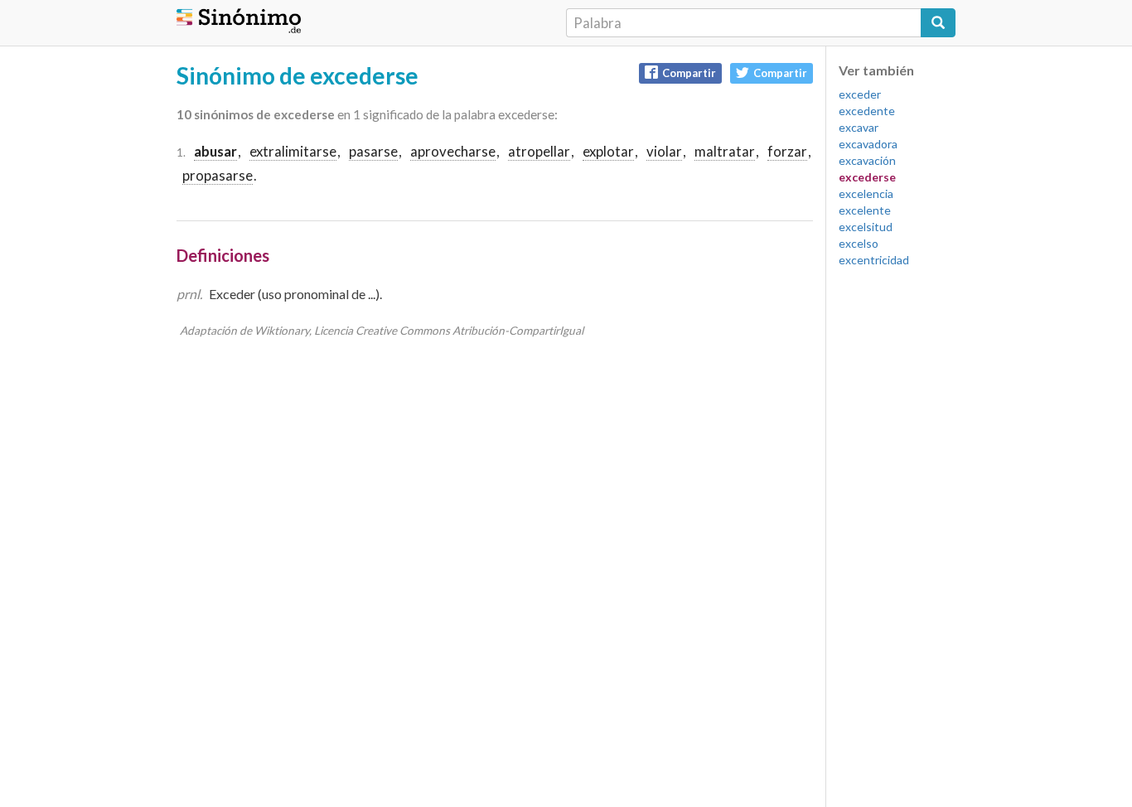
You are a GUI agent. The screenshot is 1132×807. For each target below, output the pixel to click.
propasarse (217, 175)
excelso (858, 243)
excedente (867, 111)
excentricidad (874, 260)
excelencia (866, 193)
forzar (787, 151)
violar (664, 151)
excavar (858, 127)
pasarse (373, 151)
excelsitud (866, 227)
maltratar (724, 151)
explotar (608, 151)
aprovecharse (453, 151)
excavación (867, 160)
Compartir (689, 73)
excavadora (868, 144)
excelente (865, 210)
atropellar (539, 151)
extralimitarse (292, 151)
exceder (860, 94)
